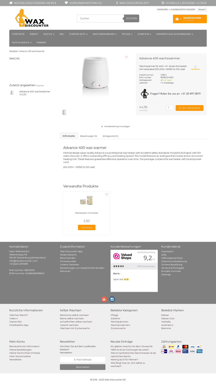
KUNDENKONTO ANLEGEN (182, 9)
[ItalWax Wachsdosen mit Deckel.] (86, 199)
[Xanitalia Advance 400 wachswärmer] (12, 92)
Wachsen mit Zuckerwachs (75, 328)
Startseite (18, 34)
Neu (61, 34)
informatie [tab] (69, 136)
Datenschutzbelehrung (174, 261)
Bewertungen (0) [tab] (88, 136)
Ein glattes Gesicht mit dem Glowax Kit (132, 346)
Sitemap (166, 274)
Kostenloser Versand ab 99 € (35, 3)
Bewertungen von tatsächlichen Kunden (82, 268)
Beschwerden (68, 258)
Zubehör (144, 34)
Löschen (40, 85)
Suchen (131, 18)
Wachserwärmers (120, 325)
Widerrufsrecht (68, 254)
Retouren (65, 271)
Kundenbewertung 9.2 (86, 3)
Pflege (126, 34)
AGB (163, 254)
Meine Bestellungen (20, 349)
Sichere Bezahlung (171, 264)
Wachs (48, 34)
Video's (13, 318)
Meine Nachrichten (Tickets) (24, 353)
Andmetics (167, 325)
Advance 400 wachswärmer (31, 51)
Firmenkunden (68, 261)
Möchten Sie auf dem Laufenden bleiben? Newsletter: (78, 349)
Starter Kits (15, 321)
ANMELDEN (162, 9)
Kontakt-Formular (171, 271)
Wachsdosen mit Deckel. (86, 213)
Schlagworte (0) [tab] (110, 136)
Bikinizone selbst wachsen (74, 315)
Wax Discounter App (71, 251)
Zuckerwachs (118, 328)
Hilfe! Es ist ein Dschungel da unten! (130, 349)
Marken (41, 42)
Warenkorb (86, 227)
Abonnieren (83, 367)
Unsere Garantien (69, 264)
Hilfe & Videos (21, 42)
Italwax (165, 315)
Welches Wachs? (18, 315)
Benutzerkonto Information (24, 346)
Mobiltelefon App (19, 325)
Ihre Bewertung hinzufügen (117, 126)
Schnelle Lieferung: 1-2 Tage (186, 3)
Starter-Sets (77, 34)
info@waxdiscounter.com (23, 260)
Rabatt (34, 34)
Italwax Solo (167, 318)
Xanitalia (166, 321)
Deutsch (202, 9)
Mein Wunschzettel (20, 356)
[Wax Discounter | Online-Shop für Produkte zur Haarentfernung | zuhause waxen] (32, 18)
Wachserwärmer (104, 34)
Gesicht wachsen (69, 325)
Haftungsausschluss (171, 258)
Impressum (167, 251)
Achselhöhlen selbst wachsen (76, 321)
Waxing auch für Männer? (124, 359)
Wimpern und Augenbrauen (173, 34)
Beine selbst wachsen (72, 318)
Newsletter (15, 359)
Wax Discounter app (134, 3)
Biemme (166, 328)
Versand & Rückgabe (172, 268)
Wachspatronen (119, 321)
